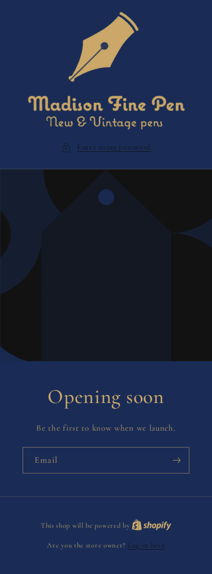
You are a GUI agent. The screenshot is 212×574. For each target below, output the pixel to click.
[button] (106, 147)
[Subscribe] (176, 460)
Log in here (146, 545)
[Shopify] (151, 525)
